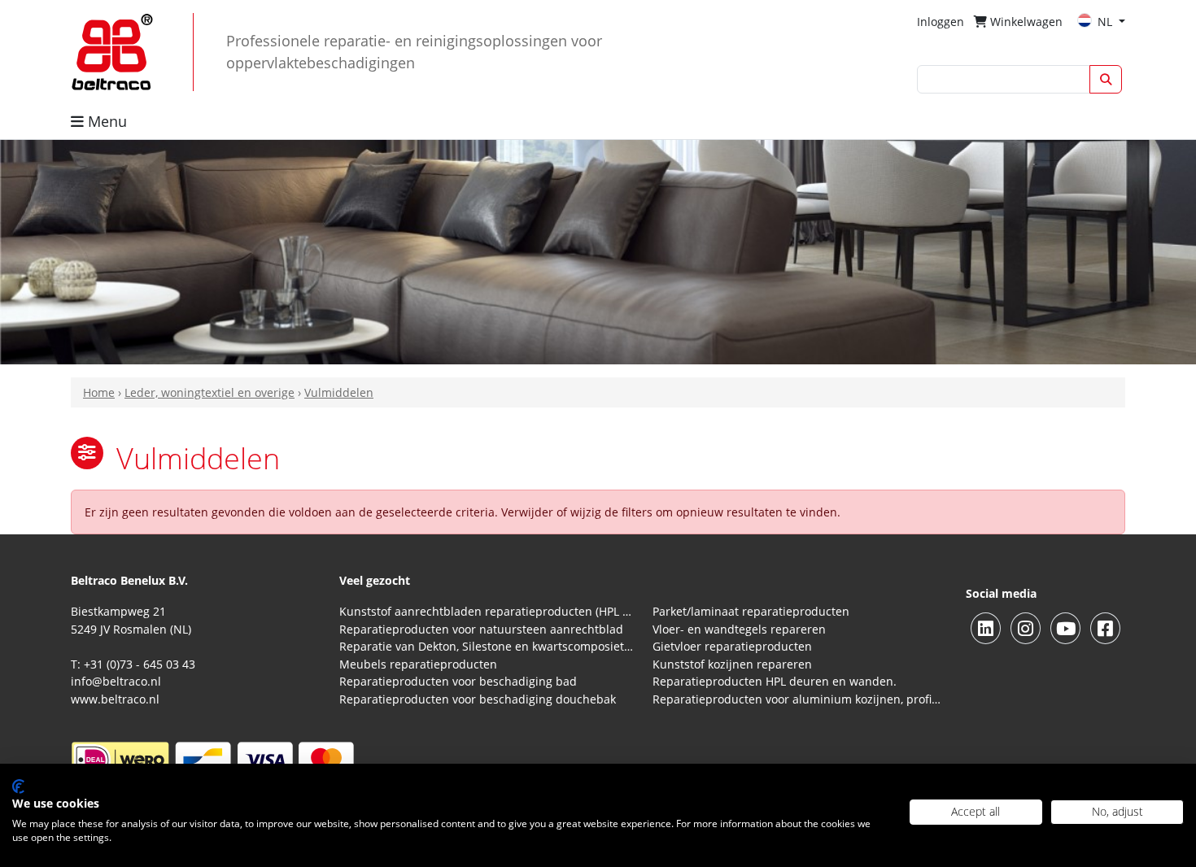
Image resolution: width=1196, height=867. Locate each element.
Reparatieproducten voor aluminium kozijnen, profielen (799, 699)
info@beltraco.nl (116, 681)
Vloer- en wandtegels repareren (739, 629)
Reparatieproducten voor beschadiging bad (458, 681)
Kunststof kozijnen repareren (732, 664)
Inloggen (940, 21)
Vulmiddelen (338, 392)
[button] (87, 453)
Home (99, 392)
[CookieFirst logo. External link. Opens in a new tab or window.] (18, 786)
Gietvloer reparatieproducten (732, 646)
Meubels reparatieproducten (418, 664)
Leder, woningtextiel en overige (209, 392)
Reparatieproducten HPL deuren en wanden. (775, 681)
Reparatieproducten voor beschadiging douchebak (477, 699)
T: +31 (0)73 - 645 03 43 (133, 664)
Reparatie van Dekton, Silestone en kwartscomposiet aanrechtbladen (486, 646)
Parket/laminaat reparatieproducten (751, 611)
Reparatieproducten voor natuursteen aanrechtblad (481, 629)
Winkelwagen (1025, 21)
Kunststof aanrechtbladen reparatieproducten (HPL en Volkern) (486, 611)
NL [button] (1106, 21)
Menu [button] (105, 121)
